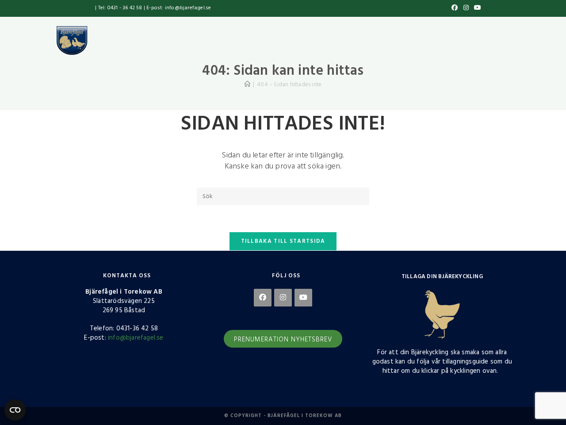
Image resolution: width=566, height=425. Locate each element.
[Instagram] (283, 297)
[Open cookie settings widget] (15, 410)
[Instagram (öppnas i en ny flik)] (466, 8)
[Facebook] (263, 297)
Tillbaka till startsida (283, 241)
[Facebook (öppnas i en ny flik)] (454, 8)
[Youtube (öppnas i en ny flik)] (476, 8)
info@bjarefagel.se (136, 338)
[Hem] (247, 84)
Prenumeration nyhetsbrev (283, 339)
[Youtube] (303, 297)
